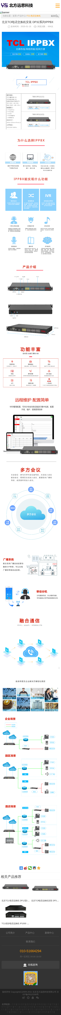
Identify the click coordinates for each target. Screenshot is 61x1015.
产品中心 (22, 16)
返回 (53, 16)
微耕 (47, 1007)
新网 (39, 1009)
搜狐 (20, 1009)
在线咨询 (33, 964)
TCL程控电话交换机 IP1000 (14, 923)
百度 (14, 1004)
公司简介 (10, 933)
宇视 (53, 1004)
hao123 (25, 1012)
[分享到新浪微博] (25, 868)
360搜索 (21, 1004)
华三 (16, 1007)
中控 (52, 1007)
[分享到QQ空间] (39, 868)
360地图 (39, 1007)
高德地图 (44, 1012)
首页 (15, 16)
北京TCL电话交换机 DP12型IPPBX (17, 900)
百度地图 (30, 1007)
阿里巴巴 (47, 1009)
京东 (54, 1009)
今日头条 (34, 1012)
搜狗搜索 (30, 1004)
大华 (48, 1004)
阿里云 (32, 1009)
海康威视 (40, 1004)
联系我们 (30, 941)
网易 (26, 1009)
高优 (9, 1009)
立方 (18, 1012)
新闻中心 (49, 933)
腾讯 (51, 1012)
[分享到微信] (30, 868)
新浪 (14, 1009)
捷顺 (12, 1012)
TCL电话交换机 (34, 16)
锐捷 (22, 1007)
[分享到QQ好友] (34, 868)
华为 (11, 1007)
